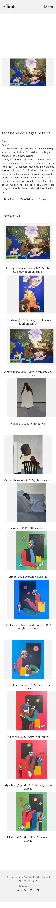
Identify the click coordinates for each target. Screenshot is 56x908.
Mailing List (33, 880)
